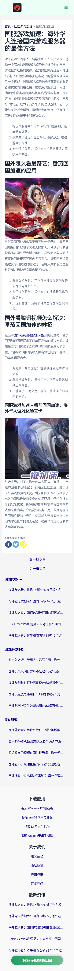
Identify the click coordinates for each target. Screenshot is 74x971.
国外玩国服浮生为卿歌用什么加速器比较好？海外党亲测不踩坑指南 (37, 705)
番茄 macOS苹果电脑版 (37, 817)
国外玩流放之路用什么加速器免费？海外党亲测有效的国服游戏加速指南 (37, 694)
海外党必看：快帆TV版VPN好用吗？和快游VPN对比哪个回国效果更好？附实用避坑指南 (37, 589)
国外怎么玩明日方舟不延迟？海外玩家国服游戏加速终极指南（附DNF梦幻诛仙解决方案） (37, 671)
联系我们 (37, 883)
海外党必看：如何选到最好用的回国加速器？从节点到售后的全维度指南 (37, 612)
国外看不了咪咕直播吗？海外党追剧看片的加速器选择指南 (37, 764)
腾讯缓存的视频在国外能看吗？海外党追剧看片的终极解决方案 (37, 752)
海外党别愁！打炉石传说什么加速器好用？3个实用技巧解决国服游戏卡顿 (37, 682)
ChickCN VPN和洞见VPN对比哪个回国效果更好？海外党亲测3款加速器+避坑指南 (37, 624)
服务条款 (37, 856)
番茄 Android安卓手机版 (37, 835)
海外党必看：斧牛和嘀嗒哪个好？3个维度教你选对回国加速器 (37, 635)
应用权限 (37, 874)
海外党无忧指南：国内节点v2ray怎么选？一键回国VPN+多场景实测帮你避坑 (37, 601)
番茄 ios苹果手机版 (37, 826)
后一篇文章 (37, 568)
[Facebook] (8, 544)
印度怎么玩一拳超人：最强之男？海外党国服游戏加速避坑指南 (37, 660)
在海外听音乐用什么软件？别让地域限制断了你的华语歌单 (37, 730)
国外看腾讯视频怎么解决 (30, 335)
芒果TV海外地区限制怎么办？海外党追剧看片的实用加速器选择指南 (37, 741)
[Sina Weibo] (23, 544)
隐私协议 (37, 865)
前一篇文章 (37, 560)
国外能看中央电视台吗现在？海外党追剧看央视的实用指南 (37, 775)
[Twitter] (16, 544)
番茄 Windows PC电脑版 (37, 808)
